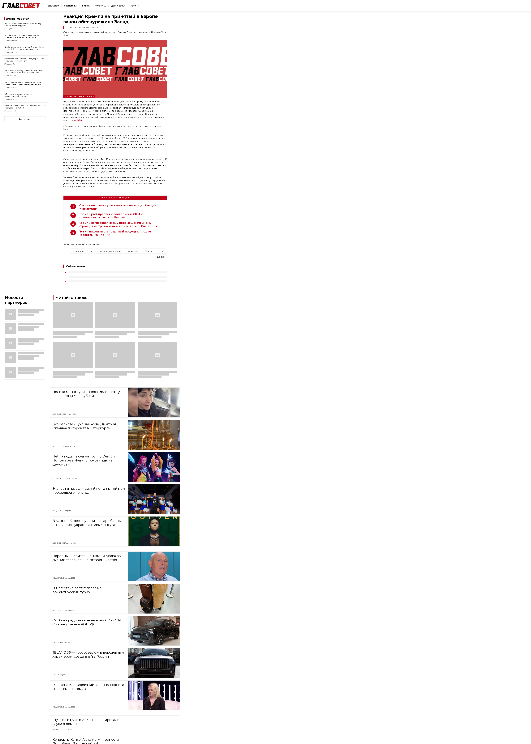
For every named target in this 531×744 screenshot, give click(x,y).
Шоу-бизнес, (58, 414)
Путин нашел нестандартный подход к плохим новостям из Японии (115, 233)
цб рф (160, 257)
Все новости (25, 119)
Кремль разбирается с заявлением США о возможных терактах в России (111, 215)
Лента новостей (17, 18)
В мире (85, 6)
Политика (100, 6)
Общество (53, 6)
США (161, 251)
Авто (133, 6)
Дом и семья (118, 6)
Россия (148, 251)
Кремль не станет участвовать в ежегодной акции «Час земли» (118, 207)
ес (91, 251)
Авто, (55, 642)
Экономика (70, 6)
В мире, (55, 742)
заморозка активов (109, 251)
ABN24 (78, 120)
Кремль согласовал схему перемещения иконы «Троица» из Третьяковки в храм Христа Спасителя (118, 224)
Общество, (57, 446)
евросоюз (78, 251)
